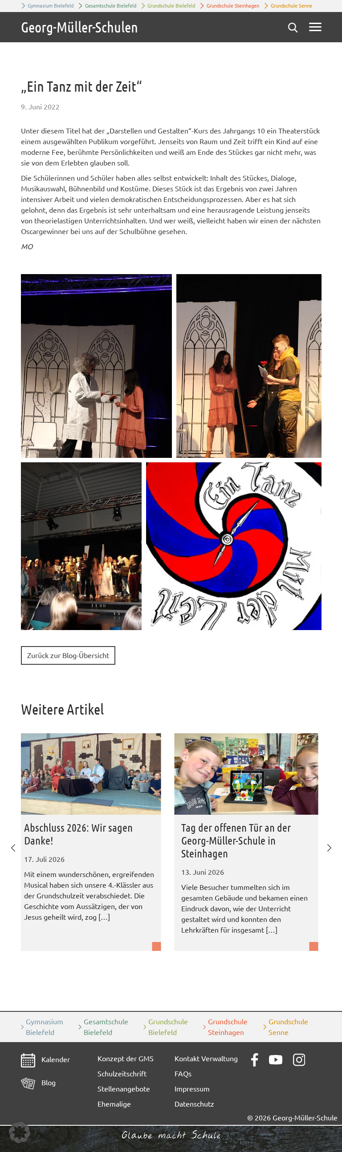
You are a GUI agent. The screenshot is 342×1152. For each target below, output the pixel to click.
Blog (48, 1083)
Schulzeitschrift (122, 1074)
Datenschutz (194, 1104)
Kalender (55, 1059)
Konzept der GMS (126, 1059)
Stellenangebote (124, 1089)
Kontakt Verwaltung (206, 1059)
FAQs (183, 1074)
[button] (96, 366)
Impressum (192, 1089)
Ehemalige (114, 1104)
